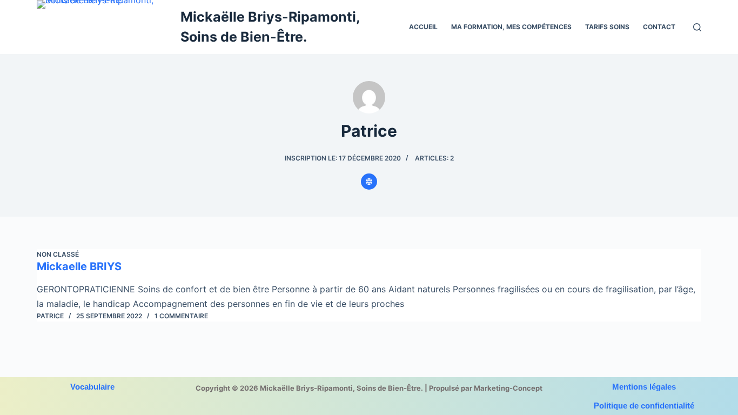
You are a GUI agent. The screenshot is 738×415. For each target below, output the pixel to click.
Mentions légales (644, 386)
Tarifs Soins (607, 27)
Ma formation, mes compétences (511, 27)
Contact (659, 27)
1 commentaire (181, 316)
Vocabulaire (92, 386)
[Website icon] (369, 181)
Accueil (423, 27)
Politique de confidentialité (644, 405)
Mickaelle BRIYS (79, 266)
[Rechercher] (697, 27)
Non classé (58, 254)
